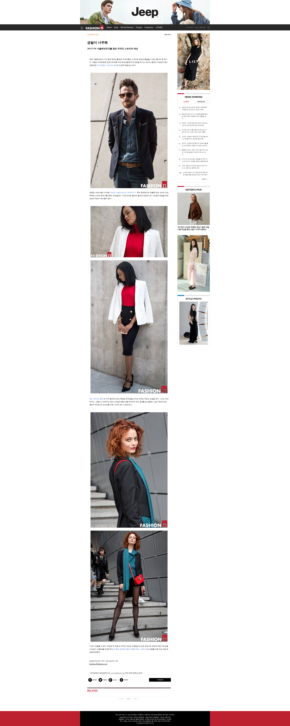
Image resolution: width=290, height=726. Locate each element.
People (139, 27)
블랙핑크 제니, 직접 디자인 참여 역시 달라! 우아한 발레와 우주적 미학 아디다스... (195, 152)
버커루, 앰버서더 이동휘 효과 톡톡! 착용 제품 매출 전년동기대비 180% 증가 (195, 174)
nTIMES (159, 27)
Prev (181, 322)
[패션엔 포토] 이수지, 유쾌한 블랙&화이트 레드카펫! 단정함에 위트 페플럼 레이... (195, 116)
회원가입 (202, 27)
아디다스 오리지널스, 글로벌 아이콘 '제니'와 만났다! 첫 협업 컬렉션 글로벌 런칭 (195, 160)
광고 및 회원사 (132, 714)
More (204, 179)
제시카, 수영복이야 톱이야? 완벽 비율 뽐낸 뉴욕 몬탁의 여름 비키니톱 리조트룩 (195, 144)
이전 (121, 699)
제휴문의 (141, 714)
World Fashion (127, 27)
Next (205, 322)
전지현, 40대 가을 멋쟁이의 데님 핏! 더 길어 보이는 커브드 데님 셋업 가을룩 (194, 131)
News (109, 27)
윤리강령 (165, 714)
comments (160, 680)
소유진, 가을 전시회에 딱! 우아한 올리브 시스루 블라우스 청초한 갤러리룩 (195, 138)
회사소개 (118, 714)
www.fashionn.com (118, 673)
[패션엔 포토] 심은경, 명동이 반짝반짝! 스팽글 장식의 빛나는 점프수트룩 (194, 108)
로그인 (197, 27)
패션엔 (95, 27)
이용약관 (147, 714)
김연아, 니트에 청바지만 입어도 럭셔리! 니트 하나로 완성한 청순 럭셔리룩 (195, 124)
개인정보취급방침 (156, 714)
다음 (135, 699)
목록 (128, 699)
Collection (148, 27)
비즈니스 (124, 714)
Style (116, 27)
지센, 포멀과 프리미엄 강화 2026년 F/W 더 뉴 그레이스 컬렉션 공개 (194, 167)
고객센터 (171, 714)
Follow (189, 27)
